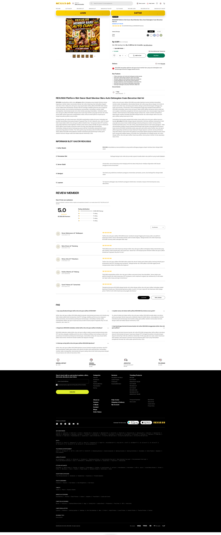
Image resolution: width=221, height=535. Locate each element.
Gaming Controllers (132, 451)
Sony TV (86, 442)
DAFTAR (138, 13)
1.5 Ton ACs (103, 434)
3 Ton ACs (143, 434)
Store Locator (142, 3)
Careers (95, 402)
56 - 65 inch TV (79, 444)
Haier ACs (148, 433)
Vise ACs (58, 433)
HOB (136, 467)
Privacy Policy (151, 406)
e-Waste (95, 404)
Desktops (82, 510)
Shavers (65, 482)
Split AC (68, 459)
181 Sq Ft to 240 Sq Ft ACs (125, 435)
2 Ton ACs (119, 434)
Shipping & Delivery (117, 402)
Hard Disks (129, 503)
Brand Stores (151, 399)
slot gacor (78, 102)
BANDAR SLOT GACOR (106, 8)
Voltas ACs (65, 433)
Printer (105, 510)
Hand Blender (121, 467)
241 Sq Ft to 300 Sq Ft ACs (141, 435)
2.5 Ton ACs (135, 434)
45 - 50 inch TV (60, 444)
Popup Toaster (84, 469)
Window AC (76, 459)
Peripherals (109, 503)
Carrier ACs (113, 433)
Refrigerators (89, 460)
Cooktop (97, 467)
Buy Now (156, 55)
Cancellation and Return (117, 377)
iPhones (67, 496)
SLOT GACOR (69, 8)
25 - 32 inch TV (144, 442)
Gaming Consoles (120, 451)
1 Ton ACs (86, 434)
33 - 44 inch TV (153, 442)
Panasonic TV (93, 442)
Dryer (74, 460)
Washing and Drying (94, 459)
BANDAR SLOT (92, 8)
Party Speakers (96, 385)
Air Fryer (114, 467)
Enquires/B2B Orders (116, 383)
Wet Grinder (104, 469)
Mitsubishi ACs (104, 433)
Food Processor (105, 467)
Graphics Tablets (71, 489)
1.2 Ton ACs (94, 434)
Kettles (57, 469)
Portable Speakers (98, 475)
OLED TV (102, 442)
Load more (143, 297)
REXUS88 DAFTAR (145, 8)
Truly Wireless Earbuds (62, 475)
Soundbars (141, 451)
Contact (95, 407)
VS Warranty (114, 381)
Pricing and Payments (135, 399)
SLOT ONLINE (119, 8)
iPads (63, 489)
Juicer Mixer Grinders (150, 467)
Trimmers (58, 482)
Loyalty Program (115, 379)
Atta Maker (58, 467)
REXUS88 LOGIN (132, 8)
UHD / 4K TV (79, 451)
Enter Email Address (63, 381)
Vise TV (66, 442)
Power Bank (96, 496)
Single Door (98, 460)
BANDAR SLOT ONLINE (159, 8)
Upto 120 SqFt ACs (95, 435)
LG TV (80, 442)
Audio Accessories (108, 451)
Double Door (106, 460)
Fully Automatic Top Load (108, 459)
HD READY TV (134, 442)
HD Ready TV (65, 451)
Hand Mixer (130, 467)
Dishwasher (81, 460)
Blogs (95, 409)
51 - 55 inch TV (70, 444)
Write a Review (158, 297)
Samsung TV (73, 442)
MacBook (64, 510)
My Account (115, 404)
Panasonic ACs (131, 433)
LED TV (58, 451)
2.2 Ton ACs (127, 434)
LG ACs (80, 433)
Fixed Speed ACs (75, 435)
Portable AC (84, 459)
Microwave (64, 469)
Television (95, 377)
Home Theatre (150, 451)
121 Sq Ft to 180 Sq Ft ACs (109, 435)
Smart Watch (59, 517)
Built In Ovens (67, 467)
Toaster (76, 469)
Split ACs (58, 434)
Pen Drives (116, 503)
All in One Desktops (92, 510)
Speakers (158, 451)
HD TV (127, 442)
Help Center (151, 3)
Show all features (116, 86)
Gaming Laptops (73, 510)
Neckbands (72, 475)
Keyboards (64, 503)
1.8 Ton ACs (111, 434)
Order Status (97, 412)
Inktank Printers (132, 510)
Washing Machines (97, 383)
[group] (151, 31)
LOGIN (83, 13)
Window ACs (66, 434)
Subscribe (72, 392)
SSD (123, 503)
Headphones (81, 475)
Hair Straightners (81, 482)
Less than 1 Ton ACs (76, 434)
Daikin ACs (73, 433)
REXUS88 (58, 8)
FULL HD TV (120, 442)
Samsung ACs (140, 433)
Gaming (95, 388)
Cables (82, 496)
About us (96, 400)
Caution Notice (151, 403)
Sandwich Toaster (94, 469)
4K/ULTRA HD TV (110, 442)
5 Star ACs (66, 435)
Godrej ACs (96, 433)
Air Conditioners (60, 459)
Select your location (79, 4)
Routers (150, 510)
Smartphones (59, 496)
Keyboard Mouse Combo (75, 503)
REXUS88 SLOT (80, 8)
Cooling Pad (92, 503)
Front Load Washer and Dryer (63, 460)
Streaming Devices (97, 451)
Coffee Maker (89, 467)
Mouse (57, 503)
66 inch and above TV (91, 444)
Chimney (75, 467)
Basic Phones (74, 496)
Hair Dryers (91, 482)
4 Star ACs (58, 435)
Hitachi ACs (122, 433)
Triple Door (114, 460)
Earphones (89, 475)
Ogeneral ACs (156, 433)
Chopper (82, 467)
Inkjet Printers (112, 510)
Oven (70, 469)
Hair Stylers (72, 482)
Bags (85, 503)
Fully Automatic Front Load (139, 459)
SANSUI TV (59, 442)
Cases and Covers (105, 496)
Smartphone (96, 379)
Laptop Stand (100, 503)
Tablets (58, 489)
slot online (119, 121)
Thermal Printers (142, 510)
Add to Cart (138, 55)
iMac (100, 510)
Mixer (110, 469)
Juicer (141, 467)
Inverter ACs (85, 435)
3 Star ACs (158, 434)
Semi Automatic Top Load (123, 459)
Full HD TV (87, 451)
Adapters (88, 496)
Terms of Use (151, 401)
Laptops (95, 381)
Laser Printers (121, 510)
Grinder (160, 467)
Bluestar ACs (87, 433)
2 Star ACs (150, 434)
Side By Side (122, 460)
